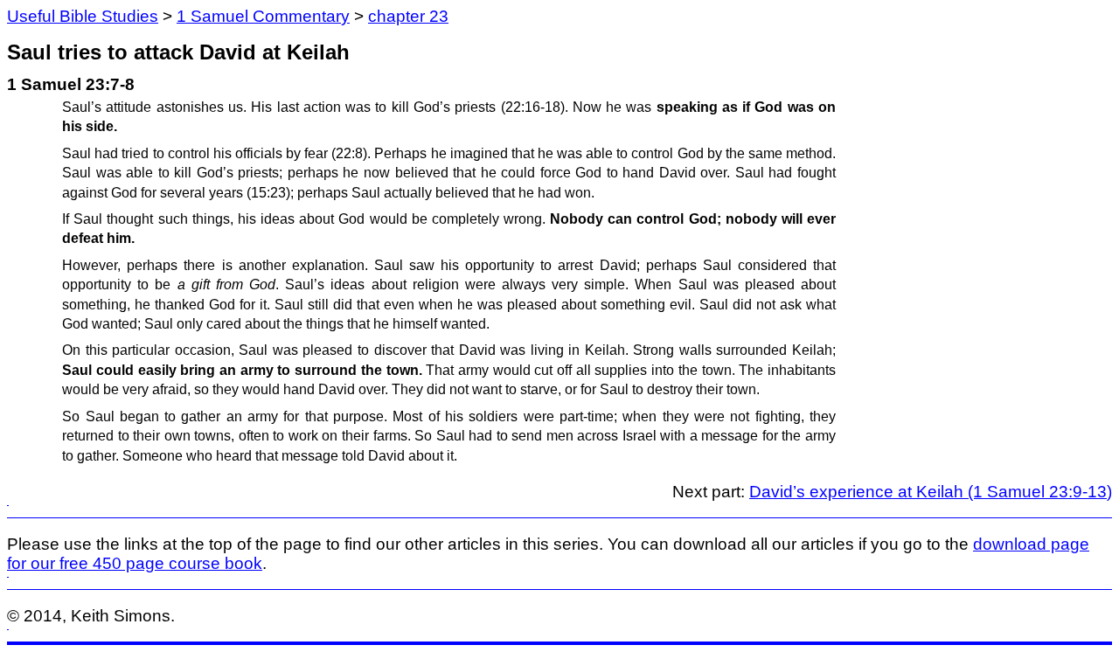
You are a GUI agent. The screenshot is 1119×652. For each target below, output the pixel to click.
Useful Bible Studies (82, 16)
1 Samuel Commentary (263, 16)
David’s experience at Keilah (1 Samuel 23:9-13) (930, 491)
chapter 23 (408, 16)
